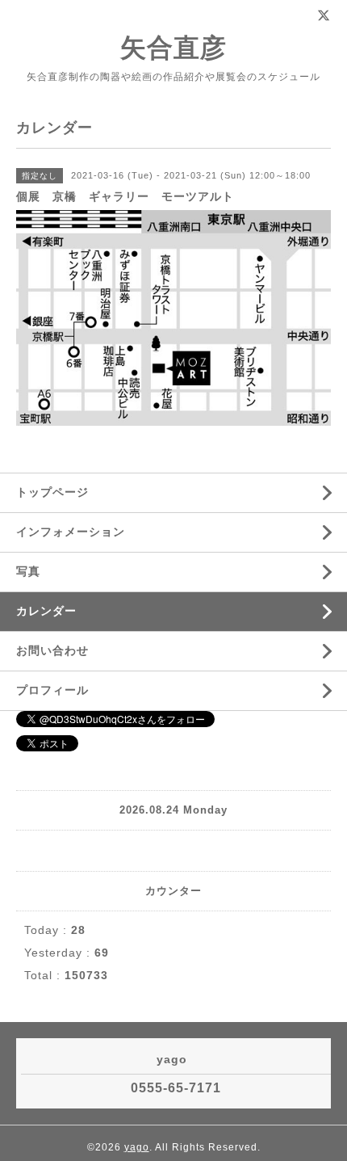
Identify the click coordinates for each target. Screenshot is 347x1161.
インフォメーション (70, 531)
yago (136, 1147)
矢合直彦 (173, 47)
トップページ (52, 492)
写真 (28, 571)
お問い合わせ (52, 650)
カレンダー (46, 610)
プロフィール (52, 690)
